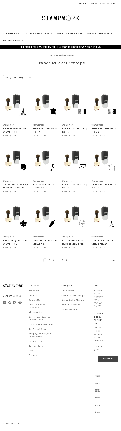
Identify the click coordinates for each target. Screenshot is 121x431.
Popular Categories (98, 33)
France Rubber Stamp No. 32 (104, 130)
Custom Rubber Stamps (36, 33)
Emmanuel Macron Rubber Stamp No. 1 (74, 242)
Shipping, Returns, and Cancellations (40, 335)
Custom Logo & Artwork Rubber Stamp (40, 318)
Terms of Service (36, 346)
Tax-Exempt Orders (38, 329)
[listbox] (22, 77)
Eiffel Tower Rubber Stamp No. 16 (44, 186)
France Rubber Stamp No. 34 (104, 186)
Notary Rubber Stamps (69, 33)
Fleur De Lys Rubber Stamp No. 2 (15, 242)
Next (113, 260)
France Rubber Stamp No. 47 (46, 130)
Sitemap (33, 355)
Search (82, 3)
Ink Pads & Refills (12, 40)
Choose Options (16, 104)
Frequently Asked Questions (37, 306)
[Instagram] (14, 302)
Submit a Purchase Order (41, 324)
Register (104, 3)
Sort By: (8, 78)
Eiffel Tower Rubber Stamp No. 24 (103, 242)
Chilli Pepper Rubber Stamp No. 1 (45, 242)
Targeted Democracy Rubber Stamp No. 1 (15, 186)
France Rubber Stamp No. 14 (75, 130)
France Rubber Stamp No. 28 (75, 186)
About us (33, 295)
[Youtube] (20, 302)
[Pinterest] (9, 302)
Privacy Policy (35, 341)
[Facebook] (4, 302)
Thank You (34, 290)
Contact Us (34, 300)
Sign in (93, 3)
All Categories (10, 33)
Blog (31, 350)
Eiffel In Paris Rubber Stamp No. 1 (15, 130)
